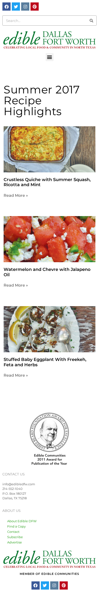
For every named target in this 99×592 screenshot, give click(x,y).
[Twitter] (16, 6)
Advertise (14, 542)
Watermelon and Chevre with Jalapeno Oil (47, 272)
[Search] (91, 20)
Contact (13, 532)
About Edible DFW (22, 521)
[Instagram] (25, 6)
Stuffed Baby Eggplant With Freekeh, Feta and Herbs (45, 362)
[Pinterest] (35, 6)
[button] (50, 57)
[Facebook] (6, 6)
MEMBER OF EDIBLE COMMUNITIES (49, 574)
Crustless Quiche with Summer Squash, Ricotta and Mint (47, 182)
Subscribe (15, 537)
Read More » (16, 195)
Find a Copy (16, 526)
